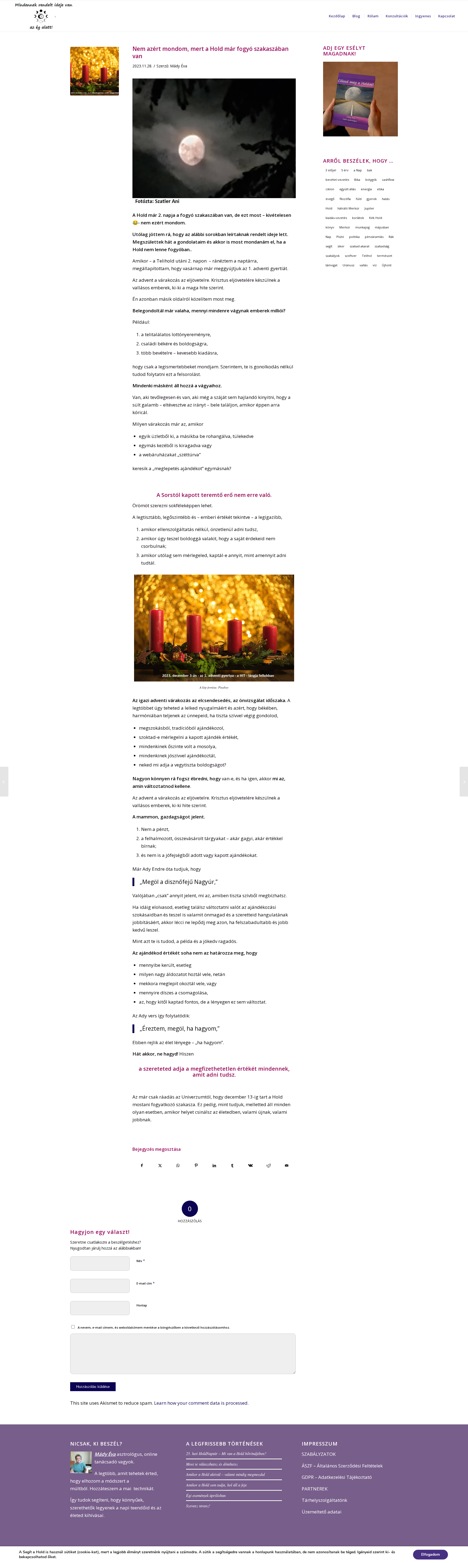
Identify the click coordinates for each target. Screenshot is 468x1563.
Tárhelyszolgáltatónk (324, 1500)
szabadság (382, 246)
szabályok (333, 256)
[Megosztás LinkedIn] (214, 1165)
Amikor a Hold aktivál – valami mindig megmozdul (225, 1474)
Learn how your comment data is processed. (201, 1403)
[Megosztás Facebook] (142, 1165)
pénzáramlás (374, 237)
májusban (382, 227)
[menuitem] (337, 16)
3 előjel (331, 170)
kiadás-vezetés (336, 218)
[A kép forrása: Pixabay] (94, 71)
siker (340, 246)
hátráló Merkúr (348, 208)
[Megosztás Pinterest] (196, 1165)
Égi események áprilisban (206, 1495)
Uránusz (349, 265)
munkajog (362, 227)
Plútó (340, 237)
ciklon (330, 189)
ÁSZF (307, 1466)
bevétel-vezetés (337, 180)
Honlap (141, 1305)
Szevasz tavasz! (198, 1505)
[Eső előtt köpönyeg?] (4, 782)
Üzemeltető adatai (322, 1512)
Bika (357, 180)
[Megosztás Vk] (250, 1165)
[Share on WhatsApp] (178, 1165)
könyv (330, 227)
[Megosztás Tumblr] (232, 1165)
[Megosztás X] (160, 1165)
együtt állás (347, 189)
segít (329, 246)
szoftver (351, 256)
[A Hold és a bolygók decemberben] (464, 782)
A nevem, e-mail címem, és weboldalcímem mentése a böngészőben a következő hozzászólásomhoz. (154, 1327)
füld (359, 199)
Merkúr (344, 227)
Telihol (367, 256)
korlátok (358, 218)
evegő (330, 199)
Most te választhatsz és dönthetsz (212, 1464)
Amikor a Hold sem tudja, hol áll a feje (216, 1484)
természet (384, 256)
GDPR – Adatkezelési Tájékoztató (337, 1477)
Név (140, 1260)
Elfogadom (430, 1554)
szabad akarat (359, 246)
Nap (328, 237)
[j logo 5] (44, 16)
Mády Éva (178, 65)
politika (354, 237)
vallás (364, 265)
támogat (331, 265)
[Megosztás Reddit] (269, 1165)
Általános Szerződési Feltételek (350, 1466)
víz (375, 265)
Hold (329, 208)
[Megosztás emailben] (286, 1165)
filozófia (345, 199)
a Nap (358, 170)
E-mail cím (145, 1283)
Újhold (386, 265)
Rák (391, 237)
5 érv (345, 170)
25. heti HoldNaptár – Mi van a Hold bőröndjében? (226, 1453)
